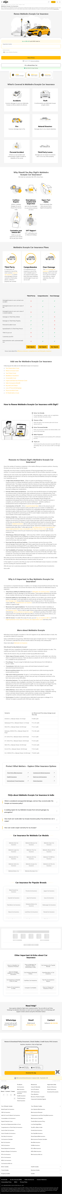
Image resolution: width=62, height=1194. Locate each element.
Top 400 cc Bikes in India (36, 1127)
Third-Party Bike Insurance (14, 773)
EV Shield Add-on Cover (12, 393)
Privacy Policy (23, 1182)
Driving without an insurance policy (23, 612)
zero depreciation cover (39, 527)
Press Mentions (34, 1094)
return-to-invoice (24, 619)
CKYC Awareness (35, 1092)
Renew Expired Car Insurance (8, 1148)
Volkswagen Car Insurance (49, 905)
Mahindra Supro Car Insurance (49, 843)
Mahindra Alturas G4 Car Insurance (49, 850)
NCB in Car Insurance (6, 1160)
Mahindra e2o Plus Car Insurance (49, 864)
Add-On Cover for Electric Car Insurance (10, 1115)
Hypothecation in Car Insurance (48, 973)
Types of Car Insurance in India (13, 987)
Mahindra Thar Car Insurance (31, 850)
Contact (8, 1091)
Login (54, 2)
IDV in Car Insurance (6, 1157)
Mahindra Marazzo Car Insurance (31, 843)
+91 (4, 52)
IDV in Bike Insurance (36, 1148)
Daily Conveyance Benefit (13, 383)
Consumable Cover (11, 378)
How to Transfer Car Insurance (8, 1133)
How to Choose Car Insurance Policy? (48, 987)
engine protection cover (16, 529)
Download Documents (52, 1092)
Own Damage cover (11, 601)
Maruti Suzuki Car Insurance (13, 891)
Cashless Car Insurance (30, 980)
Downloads (4, 1179)
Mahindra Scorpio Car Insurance (31, 864)
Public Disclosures (51, 1089)
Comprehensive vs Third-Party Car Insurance (11, 1127)
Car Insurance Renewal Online (30, 973)
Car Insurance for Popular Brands (48, 965)
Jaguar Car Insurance (49, 891)
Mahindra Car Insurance (20, 643)
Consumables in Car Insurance (8, 1118)
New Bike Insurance (35, 1142)
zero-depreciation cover (36, 619)
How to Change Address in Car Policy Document (13, 973)
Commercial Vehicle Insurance (41, 773)
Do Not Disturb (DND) (16, 1179)
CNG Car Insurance (5, 1112)
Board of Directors (52, 1087)
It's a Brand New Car (31, 65)
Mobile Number (6, 50)
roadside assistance (17, 524)
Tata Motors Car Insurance (13, 905)
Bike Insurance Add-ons (36, 1154)
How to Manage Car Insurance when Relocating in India (30, 966)
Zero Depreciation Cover (12, 368)
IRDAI (15, 1182)
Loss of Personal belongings (13, 388)
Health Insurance (12, 777)
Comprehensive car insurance (23, 602)
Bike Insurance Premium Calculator (39, 1139)
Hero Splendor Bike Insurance (38, 1109)
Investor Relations (42, 1179)
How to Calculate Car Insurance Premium (13, 965)
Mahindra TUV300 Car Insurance (49, 857)
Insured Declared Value (32, 506)
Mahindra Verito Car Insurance (14, 864)
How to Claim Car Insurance (7, 1130)
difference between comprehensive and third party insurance (34, 351)
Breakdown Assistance (12, 375)
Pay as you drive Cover (12, 390)
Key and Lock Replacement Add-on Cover (11, 1124)
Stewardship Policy (6, 1182)
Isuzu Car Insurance (49, 898)
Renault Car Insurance (49, 912)
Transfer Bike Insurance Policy (38, 1121)
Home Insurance (37, 781)
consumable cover (28, 529)
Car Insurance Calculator (7, 1139)
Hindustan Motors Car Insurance (31, 905)
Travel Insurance (21, 1098)
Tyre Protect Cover (11, 373)
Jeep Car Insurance (31, 898)
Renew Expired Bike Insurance (38, 1136)
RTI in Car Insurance (6, 1154)
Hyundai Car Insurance (13, 898)
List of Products (35, 1089)
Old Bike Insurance (35, 1145)
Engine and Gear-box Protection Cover (16, 380)
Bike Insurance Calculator (37, 1118)
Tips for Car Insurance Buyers (48, 980)
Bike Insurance (20, 1089)
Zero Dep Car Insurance (6, 1136)
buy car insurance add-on (43, 618)
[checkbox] (23, 61)
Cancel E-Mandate (35, 1087)
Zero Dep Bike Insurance (36, 1133)
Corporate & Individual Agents (38, 1099)
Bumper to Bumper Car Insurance (9, 1151)
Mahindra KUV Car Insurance (13, 857)
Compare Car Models (30, 987)
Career (13, 1091)
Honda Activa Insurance (36, 1130)
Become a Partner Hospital (37, 1096)
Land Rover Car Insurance (31, 912)
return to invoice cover (40, 529)
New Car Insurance (5, 1142)
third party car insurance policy (41, 591)
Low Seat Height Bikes (36, 1124)
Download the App (31, 1073)
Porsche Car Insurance (31, 891)
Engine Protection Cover (7, 1121)
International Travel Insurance (15, 781)
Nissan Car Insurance (13, 912)
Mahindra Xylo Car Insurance (13, 843)
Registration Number (7, 44)
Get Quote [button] (31, 347)
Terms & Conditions (35, 61)
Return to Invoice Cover (12, 370)
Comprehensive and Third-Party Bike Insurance (42, 1115)
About (2, 1091)
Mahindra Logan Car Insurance (14, 850)
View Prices (31, 57)
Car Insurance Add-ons (6, 1163)
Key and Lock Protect (12, 385)
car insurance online (11, 610)
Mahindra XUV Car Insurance (31, 857)
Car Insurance (20, 1087)
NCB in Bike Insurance (36, 1151)
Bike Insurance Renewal (36, 1112)
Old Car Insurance (5, 1145)
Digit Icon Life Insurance (40, 777)
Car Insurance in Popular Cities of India (13, 980)
